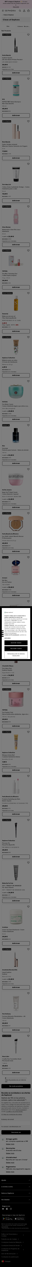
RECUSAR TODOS (16, 648)
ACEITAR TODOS (16, 642)
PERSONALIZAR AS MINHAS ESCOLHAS (16, 654)
